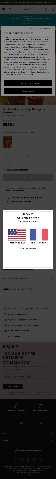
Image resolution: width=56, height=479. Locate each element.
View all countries (28, 249)
